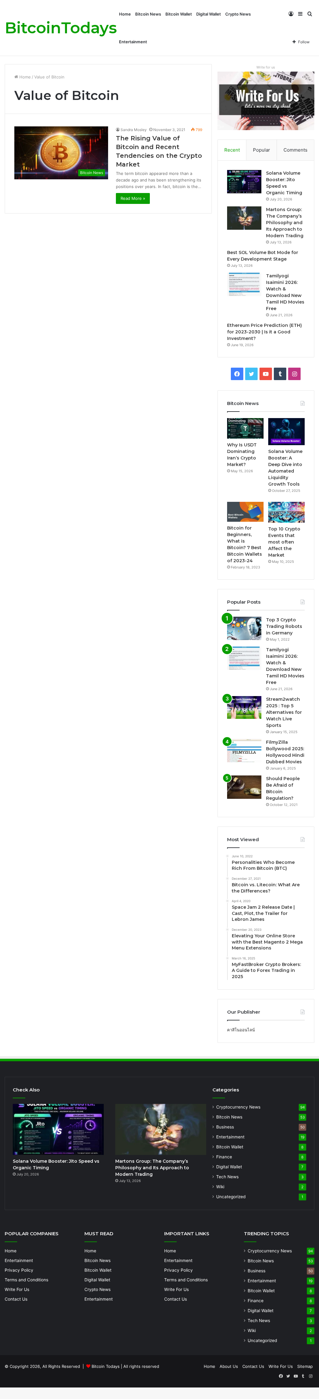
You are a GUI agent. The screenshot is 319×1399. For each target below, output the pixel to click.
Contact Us (16, 1299)
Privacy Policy (19, 1270)
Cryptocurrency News (238, 1107)
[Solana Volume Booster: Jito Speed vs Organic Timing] (244, 181)
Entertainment (133, 41)
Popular (261, 150)
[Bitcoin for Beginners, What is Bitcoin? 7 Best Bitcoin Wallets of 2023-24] (245, 511)
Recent (232, 150)
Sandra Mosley (134, 129)
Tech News (227, 1176)
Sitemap (305, 1366)
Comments (295, 150)
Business (225, 1126)
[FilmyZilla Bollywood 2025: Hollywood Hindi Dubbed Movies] (244, 750)
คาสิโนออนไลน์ (241, 1029)
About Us (229, 1366)
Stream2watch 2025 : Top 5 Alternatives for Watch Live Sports (284, 712)
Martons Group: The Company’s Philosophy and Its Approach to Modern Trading (284, 222)
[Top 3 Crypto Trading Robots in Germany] (244, 628)
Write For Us (17, 1289)
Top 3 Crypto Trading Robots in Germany (284, 626)
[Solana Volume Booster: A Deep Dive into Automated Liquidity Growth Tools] (286, 431)
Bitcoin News (148, 14)
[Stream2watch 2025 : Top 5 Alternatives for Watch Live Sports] (244, 707)
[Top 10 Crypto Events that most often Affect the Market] (286, 512)
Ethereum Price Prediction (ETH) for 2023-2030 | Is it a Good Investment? (264, 332)
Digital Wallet (208, 14)
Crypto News (238, 14)
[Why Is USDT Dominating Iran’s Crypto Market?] (245, 428)
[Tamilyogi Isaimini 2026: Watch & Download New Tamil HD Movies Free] (244, 284)
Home (125, 14)
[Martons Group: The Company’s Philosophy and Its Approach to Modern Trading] (244, 218)
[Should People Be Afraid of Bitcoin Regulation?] (244, 787)
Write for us (265, 67)
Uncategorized (230, 1196)
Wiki (220, 1186)
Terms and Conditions (26, 1279)
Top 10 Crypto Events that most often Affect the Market (284, 542)
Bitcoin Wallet (178, 14)
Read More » (133, 198)
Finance (224, 1156)
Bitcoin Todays (106, 1366)
